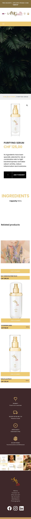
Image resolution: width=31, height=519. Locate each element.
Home (5, 97)
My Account (15, 497)
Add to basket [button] (15, 271)
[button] (3, 24)
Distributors (15, 499)
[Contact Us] (25, 14)
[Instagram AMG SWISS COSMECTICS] (15, 508)
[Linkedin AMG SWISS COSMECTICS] (21, 508)
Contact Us (15, 493)
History (15, 491)
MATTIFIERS (11, 97)
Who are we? (15, 495)
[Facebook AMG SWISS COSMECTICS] (9, 508)
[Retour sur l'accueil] (15, 14)
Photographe (15, 501)
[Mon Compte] (28, 13)
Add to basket (19, 175)
